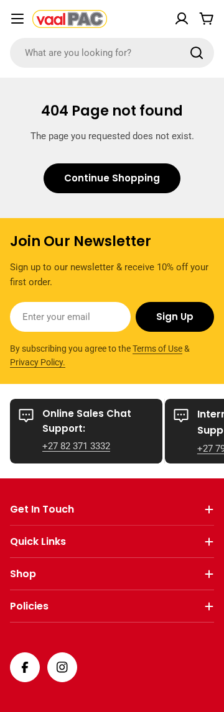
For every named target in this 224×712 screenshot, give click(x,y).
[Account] (181, 18)
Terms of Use (157, 349)
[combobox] (112, 53)
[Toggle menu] (17, 18)
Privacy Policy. (37, 362)
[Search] (196, 52)
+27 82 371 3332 (76, 446)
